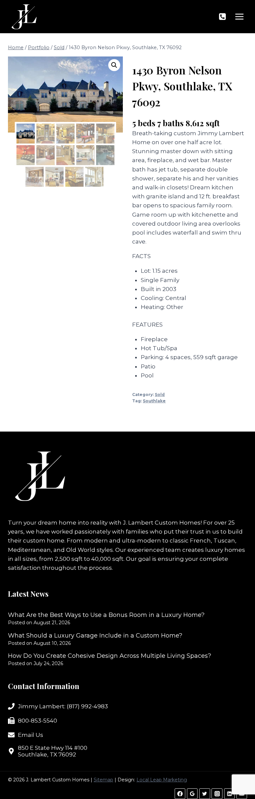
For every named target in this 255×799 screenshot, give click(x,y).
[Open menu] (239, 16)
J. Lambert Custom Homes (162, 522)
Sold (160, 394)
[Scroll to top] (238, 772)
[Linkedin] (229, 793)
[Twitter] (204, 793)
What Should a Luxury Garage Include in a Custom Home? (95, 635)
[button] (114, 65)
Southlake (154, 400)
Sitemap (103, 780)
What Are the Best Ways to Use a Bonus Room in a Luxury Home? (106, 615)
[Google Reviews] (192, 793)
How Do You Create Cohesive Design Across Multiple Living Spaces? (109, 655)
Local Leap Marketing (161, 780)
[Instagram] (217, 793)
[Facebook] (180, 793)
